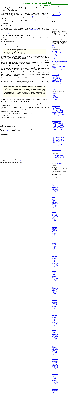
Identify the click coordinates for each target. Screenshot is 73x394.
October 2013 (54, 300)
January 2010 (54, 256)
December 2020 (55, 367)
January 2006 (54, 204)
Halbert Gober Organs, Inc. (57, 74)
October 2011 (54, 277)
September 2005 (55, 200)
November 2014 (55, 313)
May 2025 (53, 387)
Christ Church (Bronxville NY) (57, 112)
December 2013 (55, 302)
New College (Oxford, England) (58, 156)
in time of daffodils (55, 75)
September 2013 (55, 299)
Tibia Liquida (60, 17)
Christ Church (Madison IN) (57, 113)
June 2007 (53, 222)
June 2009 (53, 248)
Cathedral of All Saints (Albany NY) (58, 111)
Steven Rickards (55, 84)
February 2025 (54, 384)
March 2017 (54, 340)
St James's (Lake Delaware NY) (57, 131)
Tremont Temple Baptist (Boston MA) (59, 149)
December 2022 (55, 374)
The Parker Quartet (55, 82)
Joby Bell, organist (55, 76)
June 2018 (53, 357)
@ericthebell (54, 95)
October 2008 (54, 240)
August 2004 (54, 186)
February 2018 (54, 352)
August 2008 (54, 237)
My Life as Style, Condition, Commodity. (59, 79)
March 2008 (54, 232)
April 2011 (54, 271)
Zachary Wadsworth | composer (58, 89)
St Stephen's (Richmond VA (57, 143)
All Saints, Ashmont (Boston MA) (58, 107)
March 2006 (54, 206)
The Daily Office (55, 55)
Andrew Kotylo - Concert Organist (58, 66)
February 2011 (54, 269)
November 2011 (55, 278)
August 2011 (54, 275)
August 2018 (54, 358)
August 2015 (54, 321)
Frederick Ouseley (33, 29)
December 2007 (55, 229)
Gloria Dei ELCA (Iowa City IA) (57, 123)
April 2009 (54, 246)
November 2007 (55, 228)
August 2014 (54, 309)
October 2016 (54, 335)
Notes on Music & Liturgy (57, 81)
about (53, 45)
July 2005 (53, 198)
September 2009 (55, 251)
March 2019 (54, 363)
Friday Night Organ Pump (57, 73)
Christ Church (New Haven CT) (58, 114)
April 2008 (54, 233)
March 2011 (54, 270)
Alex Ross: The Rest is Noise (57, 52)
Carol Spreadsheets (60, 12)
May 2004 (53, 183)
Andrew (8, 130)
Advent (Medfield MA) (56, 106)
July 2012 (53, 286)
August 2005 (54, 199)
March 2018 (54, 353)
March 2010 (54, 257)
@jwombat (54, 96)
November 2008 (55, 241)
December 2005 (55, 203)
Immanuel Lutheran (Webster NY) (58, 125)
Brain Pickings (54, 54)
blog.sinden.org (66, 1)
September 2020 (55, 366)
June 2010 (53, 260)
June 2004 (53, 184)
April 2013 (54, 293)
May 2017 (53, 343)
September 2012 (55, 288)
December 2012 (55, 290)
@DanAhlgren (54, 93)
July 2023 (53, 376)
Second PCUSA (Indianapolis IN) (58, 146)
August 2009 (54, 250)
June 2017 (53, 344)
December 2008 (55, 242)
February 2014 (54, 304)
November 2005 (55, 202)
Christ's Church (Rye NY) (56, 117)
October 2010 (54, 264)
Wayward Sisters (55, 88)
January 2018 (54, 351)
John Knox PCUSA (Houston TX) (58, 126)
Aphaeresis (54, 67)
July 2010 (53, 261)
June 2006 (53, 210)
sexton (65, 27)
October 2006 (54, 214)
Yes (52, 168)
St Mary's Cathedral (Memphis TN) (58, 135)
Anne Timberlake (55, 68)
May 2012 (53, 284)
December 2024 (55, 382)
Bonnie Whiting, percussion (57, 69)
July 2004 (53, 185)
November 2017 (55, 349)
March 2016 (54, 329)
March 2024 (54, 377)
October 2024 (54, 381)
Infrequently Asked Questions (57, 23)
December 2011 (55, 279)
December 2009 (55, 255)
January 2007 (54, 217)
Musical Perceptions (56, 77)
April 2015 (54, 317)
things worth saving (35, 16)
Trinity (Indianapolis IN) (56, 150)
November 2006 (55, 215)
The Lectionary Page (56, 57)
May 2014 (53, 307)
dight (59, 172)
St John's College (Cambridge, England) (59, 157)
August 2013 (54, 298)
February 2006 (54, 205)
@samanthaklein (55, 99)
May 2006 (53, 208)
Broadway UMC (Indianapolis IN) (58, 110)
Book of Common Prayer (56, 53)
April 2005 (54, 195)
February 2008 (54, 231)
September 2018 (55, 359)
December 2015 (55, 325)
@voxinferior (54, 101)
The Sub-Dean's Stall (56, 60)
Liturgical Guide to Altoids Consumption (59, 15)
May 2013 (53, 294)
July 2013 (53, 296)
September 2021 (55, 369)
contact (53, 47)
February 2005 (54, 192)
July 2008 (53, 236)
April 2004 (54, 182)
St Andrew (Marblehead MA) (57, 127)
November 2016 (55, 336)
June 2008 (53, 235)
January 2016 (54, 326)
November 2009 (55, 254)
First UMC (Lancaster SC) (56, 122)
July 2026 (53, 392)
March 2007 (54, 219)
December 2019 (55, 365)
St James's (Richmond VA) (57, 133)
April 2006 (54, 207)
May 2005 (53, 196)
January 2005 (54, 191)
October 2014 (54, 311)
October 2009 (54, 252)
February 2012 (54, 281)
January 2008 (54, 230)
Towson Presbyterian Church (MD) (58, 148)
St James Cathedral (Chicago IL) (58, 134)
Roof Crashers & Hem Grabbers (58, 83)
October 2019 (54, 364)
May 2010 (53, 259)
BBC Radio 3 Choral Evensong (57, 155)
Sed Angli (53, 58)
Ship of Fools (54, 59)
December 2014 (55, 314)
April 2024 (54, 378)
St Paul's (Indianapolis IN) (57, 138)
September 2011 (55, 276)
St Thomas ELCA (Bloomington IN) (58, 145)
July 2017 (53, 345)
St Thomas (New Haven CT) (57, 144)
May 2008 (53, 234)
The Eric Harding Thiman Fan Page (58, 19)
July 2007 (53, 223)
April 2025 (54, 385)
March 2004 (54, 181)
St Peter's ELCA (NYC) (56, 142)
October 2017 (54, 348)
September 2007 (55, 226)
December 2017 (55, 350)
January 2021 (54, 368)
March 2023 (54, 375)
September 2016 (55, 334)
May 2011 (53, 272)
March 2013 (54, 292)
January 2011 (54, 267)
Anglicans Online (55, 51)
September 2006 (55, 213)
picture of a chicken (56, 25)
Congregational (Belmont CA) (57, 120)
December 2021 (55, 372)
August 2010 (54, 262)
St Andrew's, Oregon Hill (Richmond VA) (59, 128)
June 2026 (53, 391)
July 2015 (53, 320)
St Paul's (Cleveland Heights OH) (58, 137)
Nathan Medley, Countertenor (57, 80)
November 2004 (55, 189)
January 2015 (54, 315)
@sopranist (54, 100)
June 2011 (53, 273)
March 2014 (54, 305)
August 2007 (54, 225)
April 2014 (54, 306)
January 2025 (54, 383)
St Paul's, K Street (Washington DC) (58, 140)
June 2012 (53, 285)
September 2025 (55, 389)
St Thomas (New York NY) (57, 158)
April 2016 (54, 330)
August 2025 (54, 388)
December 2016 (55, 337)
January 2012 (54, 280)
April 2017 (54, 342)
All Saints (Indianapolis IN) (57, 108)
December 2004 (55, 190)
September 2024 (55, 380)
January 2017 (54, 338)
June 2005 (53, 197)
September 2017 (55, 347)
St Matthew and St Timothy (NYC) (58, 136)
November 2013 (55, 301)
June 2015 (53, 319)
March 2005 (54, 193)
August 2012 (54, 287)
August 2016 (54, 333)
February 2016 (54, 328)
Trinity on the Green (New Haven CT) (59, 151)
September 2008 (55, 239)
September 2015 (55, 322)
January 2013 (54, 291)
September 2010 (55, 263)
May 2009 (53, 247)
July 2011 (53, 274)
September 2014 (55, 310)
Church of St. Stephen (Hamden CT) (59, 119)
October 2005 (54, 201)
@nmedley (54, 98)
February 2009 (54, 244)
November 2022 (55, 373)
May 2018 (53, 355)
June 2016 (53, 331)
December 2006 (55, 216)
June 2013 (53, 295)
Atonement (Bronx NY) (56, 109)
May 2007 (53, 221)
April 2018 (54, 354)
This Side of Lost (55, 86)
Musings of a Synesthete (56, 78)
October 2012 (54, 289)
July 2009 (53, 249)
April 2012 (54, 282)
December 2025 (55, 390)
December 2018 (55, 361)
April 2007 (54, 220)
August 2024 (54, 379)
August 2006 (54, 212)
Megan (8, 33)
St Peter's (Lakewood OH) (56, 141)
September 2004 (55, 187)
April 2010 (54, 258)
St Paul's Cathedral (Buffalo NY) (58, 139)
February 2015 (54, 316)
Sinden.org (18, 160)
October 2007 (54, 227)
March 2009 (54, 245)
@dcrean (53, 94)
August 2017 (54, 346)
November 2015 (55, 324)
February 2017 (54, 339)
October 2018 (54, 360)
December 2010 (55, 266)
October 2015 (54, 323)
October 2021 (54, 370)
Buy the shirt (59, 163)
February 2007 (54, 218)
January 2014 (54, 303)
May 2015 (53, 318)
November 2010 (55, 265)
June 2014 (53, 308)
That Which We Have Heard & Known (59, 85)
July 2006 (53, 211)
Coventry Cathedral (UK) (56, 121)
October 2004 (54, 188)
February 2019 (54, 362)
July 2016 (53, 332)
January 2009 (54, 243)
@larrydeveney (55, 97)
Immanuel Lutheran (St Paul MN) (58, 124)
